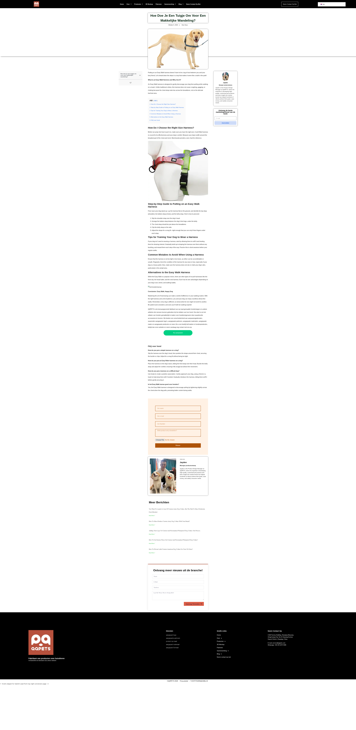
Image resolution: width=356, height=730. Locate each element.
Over (128, 4)
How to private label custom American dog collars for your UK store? (171, 549)
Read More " (152, 515)
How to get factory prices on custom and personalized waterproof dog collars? (173, 540)
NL (323, 4)
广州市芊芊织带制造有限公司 (199, 681)
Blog (180, 4)
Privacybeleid (184, 681)
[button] (140, 75)
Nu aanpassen (178, 333)
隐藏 (155, 100)
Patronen (159, 4)
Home (122, 4)
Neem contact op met (193, 4)
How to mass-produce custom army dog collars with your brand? (169, 521)
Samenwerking (169, 4)
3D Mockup (149, 4)
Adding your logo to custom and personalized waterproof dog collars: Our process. (174, 531)
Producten (137, 4)
